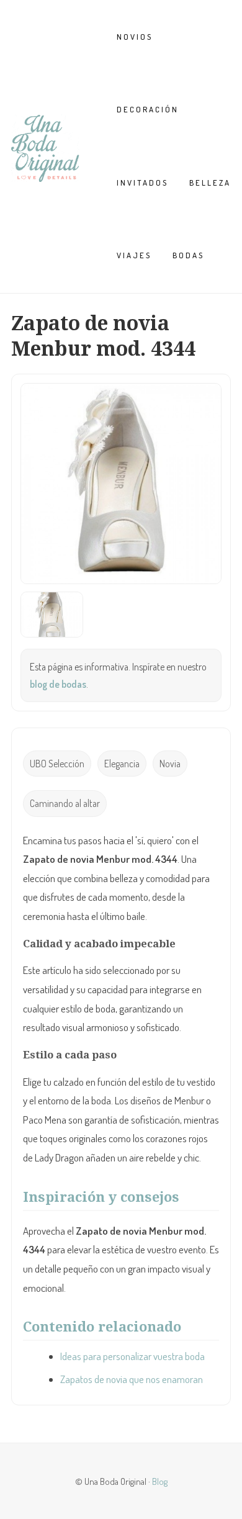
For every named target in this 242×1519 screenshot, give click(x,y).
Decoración (148, 109)
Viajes (134, 255)
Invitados (142, 182)
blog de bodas (58, 684)
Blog (160, 1481)
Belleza (210, 182)
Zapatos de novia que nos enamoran (131, 1379)
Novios (135, 37)
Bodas (188, 255)
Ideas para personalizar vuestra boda (132, 1356)
